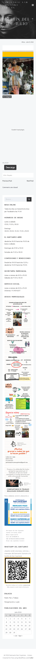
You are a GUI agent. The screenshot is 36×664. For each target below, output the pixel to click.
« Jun (15, 636)
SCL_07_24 (5, 162)
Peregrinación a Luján (12, 602)
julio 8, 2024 (30, 42)
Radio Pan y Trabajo (11, 598)
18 (18, 626)
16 (10, 626)
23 (10, 629)
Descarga (10, 167)
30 (10, 632)
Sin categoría (7, 97)
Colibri (31, 658)
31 (14, 632)
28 (29, 629)
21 (29, 626)
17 (14, 626)
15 (6, 626)
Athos (23, 42)
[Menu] (32, 5)
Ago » (20, 636)
